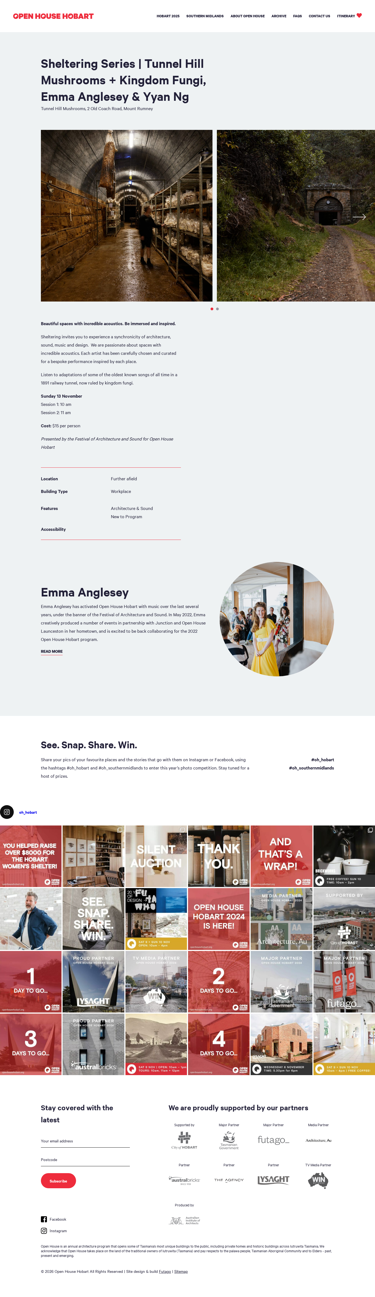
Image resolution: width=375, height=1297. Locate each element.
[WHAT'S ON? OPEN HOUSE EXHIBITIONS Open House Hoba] (156, 919)
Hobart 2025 (168, 16)
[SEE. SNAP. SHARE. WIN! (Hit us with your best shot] (93, 919)
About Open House (248, 16)
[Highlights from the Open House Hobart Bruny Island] (93, 856)
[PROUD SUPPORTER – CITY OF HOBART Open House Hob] (344, 919)
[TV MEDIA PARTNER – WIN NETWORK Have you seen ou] (156, 982)
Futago (165, 1271)
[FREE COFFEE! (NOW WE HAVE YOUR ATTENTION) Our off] (219, 982)
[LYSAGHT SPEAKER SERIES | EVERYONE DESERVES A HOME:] (281, 1044)
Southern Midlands (205, 16)
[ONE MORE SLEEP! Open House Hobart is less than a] (30, 982)
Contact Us (319, 16)
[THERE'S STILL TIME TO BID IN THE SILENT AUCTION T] (156, 856)
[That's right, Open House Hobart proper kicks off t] (30, 1044)
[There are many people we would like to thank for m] (219, 856)
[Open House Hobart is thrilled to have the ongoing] (93, 982)
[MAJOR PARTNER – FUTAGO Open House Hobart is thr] (344, 982)
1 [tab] (212, 309)
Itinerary (346, 16)
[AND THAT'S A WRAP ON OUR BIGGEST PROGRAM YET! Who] (281, 856)
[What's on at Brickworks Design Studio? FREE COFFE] (344, 856)
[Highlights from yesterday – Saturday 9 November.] (30, 919)
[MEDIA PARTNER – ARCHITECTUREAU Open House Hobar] (281, 919)
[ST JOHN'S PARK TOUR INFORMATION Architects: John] (156, 1044)
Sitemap (181, 1271)
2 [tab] (217, 309)
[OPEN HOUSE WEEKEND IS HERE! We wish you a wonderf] (219, 919)
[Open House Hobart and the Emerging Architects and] (30, 856)
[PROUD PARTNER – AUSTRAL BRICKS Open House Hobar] (93, 1044)
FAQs (297, 16)
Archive (279, 16)
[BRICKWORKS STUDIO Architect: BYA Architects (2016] (344, 1044)
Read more (52, 651)
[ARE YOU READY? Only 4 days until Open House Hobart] (219, 1044)
